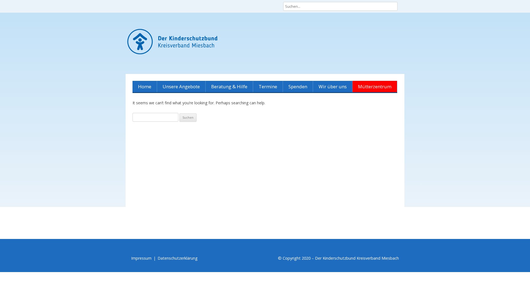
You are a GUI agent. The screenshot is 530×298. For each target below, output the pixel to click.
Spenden (297, 86)
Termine (268, 86)
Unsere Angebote (181, 86)
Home (144, 86)
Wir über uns (333, 86)
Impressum (141, 258)
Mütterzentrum (374, 86)
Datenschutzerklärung (178, 258)
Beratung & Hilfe (229, 86)
